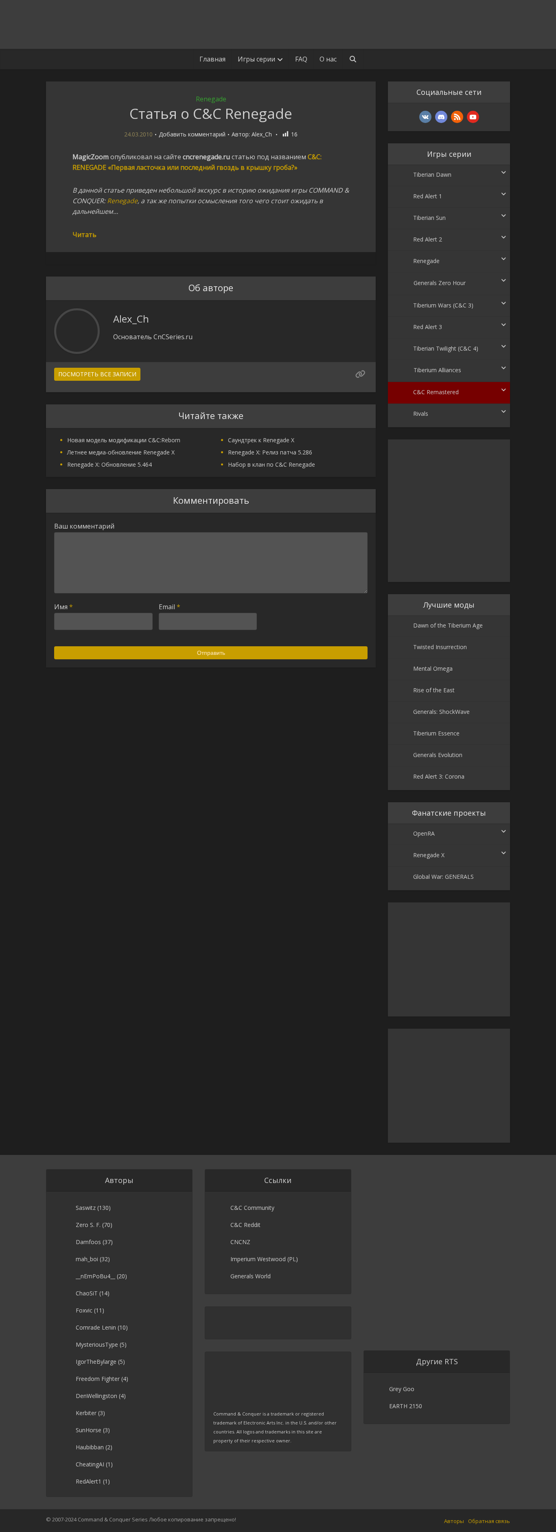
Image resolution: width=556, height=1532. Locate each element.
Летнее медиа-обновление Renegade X (121, 452)
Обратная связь (489, 1521)
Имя (63, 606)
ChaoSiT (87, 1293)
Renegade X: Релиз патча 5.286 (270, 452)
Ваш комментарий (84, 526)
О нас (328, 59)
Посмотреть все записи (97, 374)
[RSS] (457, 117)
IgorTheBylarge (96, 1361)
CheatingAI (90, 1464)
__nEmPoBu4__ (95, 1276)
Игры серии (256, 59)
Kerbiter (86, 1413)
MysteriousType (97, 1344)
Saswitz (86, 1208)
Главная (212, 59)
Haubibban (90, 1447)
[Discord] (441, 117)
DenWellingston (96, 1396)
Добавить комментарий (192, 134)
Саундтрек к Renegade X (261, 440)
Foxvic (84, 1310)
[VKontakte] (425, 117)
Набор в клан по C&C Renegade (271, 464)
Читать (84, 234)
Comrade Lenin (96, 1327)
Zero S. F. (88, 1225)
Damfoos (88, 1242)
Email (169, 606)
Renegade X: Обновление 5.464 (109, 464)
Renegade (211, 98)
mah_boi (87, 1259)
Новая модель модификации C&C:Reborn (123, 440)
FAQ (301, 59)
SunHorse (88, 1430)
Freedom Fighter (98, 1379)
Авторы (454, 1521)
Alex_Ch (262, 134)
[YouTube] (473, 117)
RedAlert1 (88, 1481)
